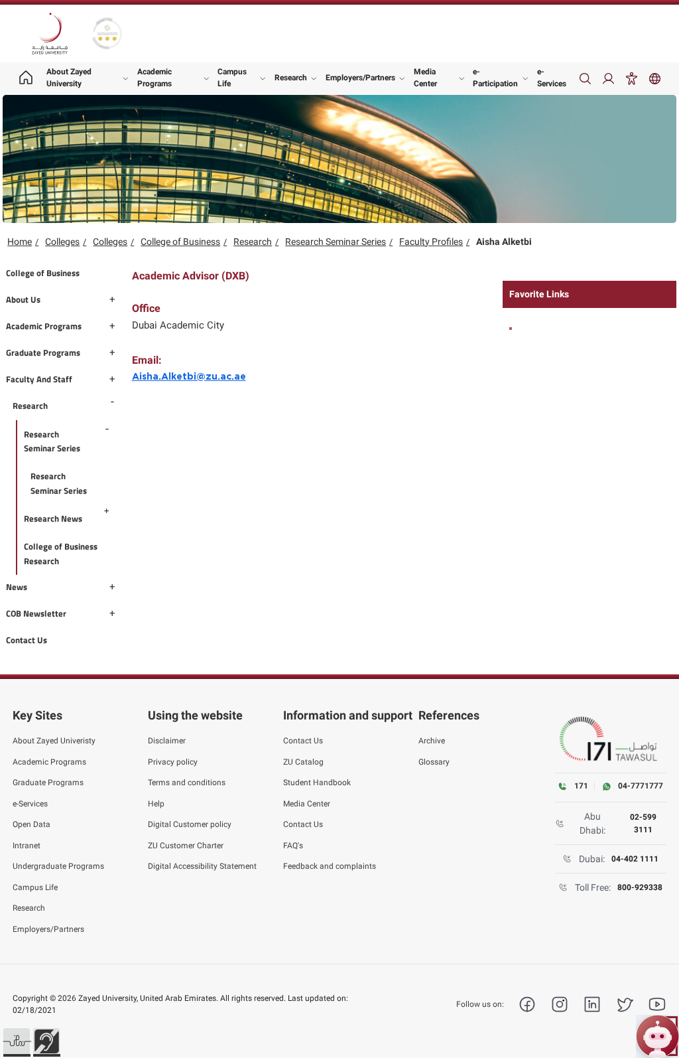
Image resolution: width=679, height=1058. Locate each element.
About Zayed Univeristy (54, 740)
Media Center (425, 77)
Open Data (31, 824)
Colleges (62, 241)
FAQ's (293, 845)
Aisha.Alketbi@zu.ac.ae (189, 377)
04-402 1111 (634, 859)
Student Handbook (317, 782)
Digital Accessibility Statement (202, 866)
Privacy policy (173, 762)
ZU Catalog (303, 762)
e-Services (551, 77)
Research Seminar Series (335, 241)
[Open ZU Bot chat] (657, 1036)
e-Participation (495, 77)
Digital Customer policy (189, 824)
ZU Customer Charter (185, 845)
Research (291, 77)
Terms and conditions (186, 782)
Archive (431, 740)
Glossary (434, 762)
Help (156, 803)
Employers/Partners (360, 77)
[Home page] (26, 78)
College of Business (180, 241)
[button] (16, 1041)
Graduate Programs (48, 782)
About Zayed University (69, 77)
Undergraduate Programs (58, 866)
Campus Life (232, 77)
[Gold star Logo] (107, 33)
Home (19, 241)
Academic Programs (154, 77)
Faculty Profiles (431, 241)
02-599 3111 (643, 823)
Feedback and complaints (329, 866)
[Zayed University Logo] (50, 34)
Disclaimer (167, 740)
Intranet (26, 845)
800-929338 (639, 887)
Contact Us (303, 740)
